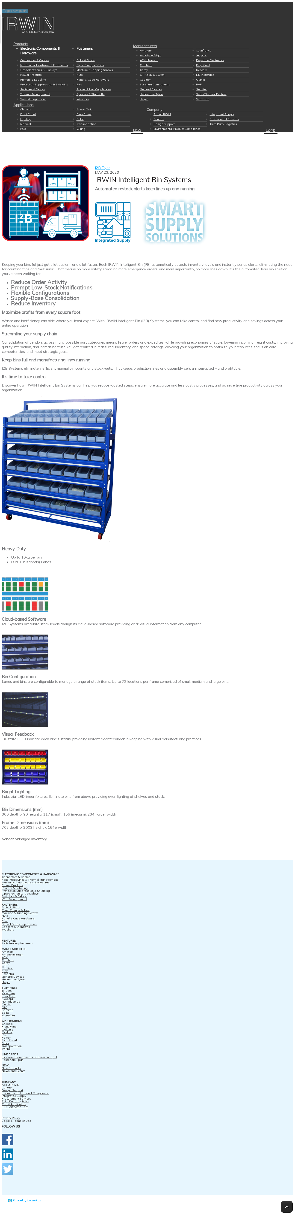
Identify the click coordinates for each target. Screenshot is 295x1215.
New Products (11, 1068)
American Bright (150, 55)
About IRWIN (162, 114)
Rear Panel (84, 114)
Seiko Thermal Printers (211, 94)
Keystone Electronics (210, 60)
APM (5, 957)
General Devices (151, 89)
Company (154, 109)
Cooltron (145, 79)
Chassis (25, 109)
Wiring (81, 128)
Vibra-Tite (202, 99)
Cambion (146, 65)
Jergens (201, 55)
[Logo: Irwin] (147, 25)
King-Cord (203, 65)
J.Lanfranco (203, 50)
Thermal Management (35, 94)
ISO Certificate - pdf (15, 1107)
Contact (158, 119)
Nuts (80, 74)
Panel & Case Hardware (93, 79)
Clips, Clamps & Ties (90, 65)
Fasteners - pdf (12, 1059)
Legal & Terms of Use (16, 1120)
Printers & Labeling (33, 79)
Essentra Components (155, 84)
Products (20, 43)
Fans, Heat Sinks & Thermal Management (30, 879)
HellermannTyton (151, 94)
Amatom (146, 50)
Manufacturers (145, 45)
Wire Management (33, 99)
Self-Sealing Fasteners (17, 943)
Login (270, 129)
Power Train (84, 109)
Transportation (86, 124)
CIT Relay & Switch (152, 74)
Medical (25, 124)
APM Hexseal (149, 60)
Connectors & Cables (34, 60)
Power (6, 1037)
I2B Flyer (102, 167)
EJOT (5, 971)
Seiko (5, 1012)
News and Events (13, 1071)
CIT (4, 965)
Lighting (25, 119)
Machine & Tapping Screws (95, 70)
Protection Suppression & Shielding (44, 84)
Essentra (8, 974)
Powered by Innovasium (27, 1200)
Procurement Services (224, 119)
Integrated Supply (222, 114)
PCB (23, 128)
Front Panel (28, 114)
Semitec (201, 89)
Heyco (144, 99)
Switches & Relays (32, 89)
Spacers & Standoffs (91, 94)
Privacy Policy (11, 1118)
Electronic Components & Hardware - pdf (29, 1057)
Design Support (164, 124)
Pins (79, 84)
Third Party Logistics (223, 124)
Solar (80, 119)
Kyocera (201, 70)
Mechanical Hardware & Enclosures (44, 65)
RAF (199, 84)
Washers (83, 99)
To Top (287, 1207)
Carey (144, 70)
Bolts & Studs (86, 60)
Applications (23, 104)
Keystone (8, 993)
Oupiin (200, 79)
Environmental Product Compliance (177, 128)
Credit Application (14, 1104)
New (137, 129)
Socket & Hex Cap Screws (94, 89)
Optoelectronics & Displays (38, 70)
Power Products (31, 74)
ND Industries (205, 74)
